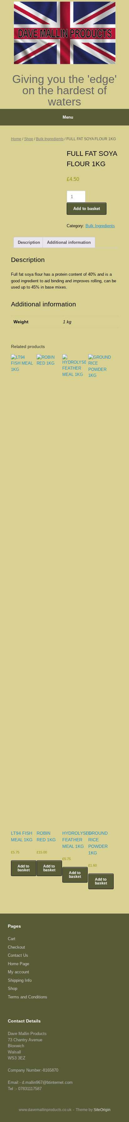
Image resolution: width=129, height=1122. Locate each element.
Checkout (16, 947)
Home (16, 139)
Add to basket (86, 208)
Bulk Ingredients (50, 139)
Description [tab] (29, 242)
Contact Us (18, 955)
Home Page (18, 963)
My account (18, 972)
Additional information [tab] (69, 242)
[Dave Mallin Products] (64, 33)
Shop (28, 139)
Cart (11, 938)
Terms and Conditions (27, 997)
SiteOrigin (102, 1110)
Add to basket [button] (24, 868)
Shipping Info (20, 980)
